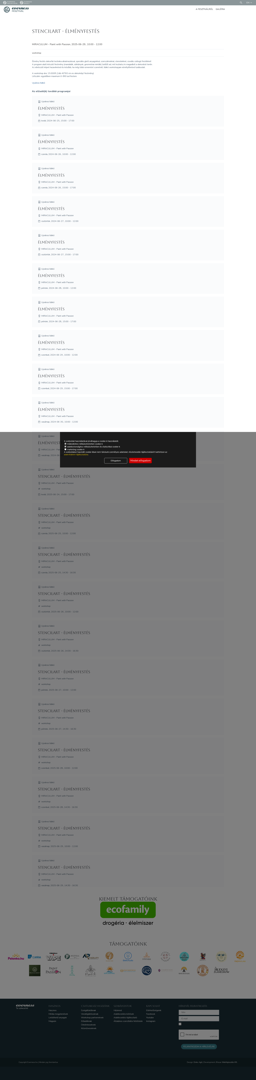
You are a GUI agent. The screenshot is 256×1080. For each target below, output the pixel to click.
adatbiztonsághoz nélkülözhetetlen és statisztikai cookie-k (93, 446)
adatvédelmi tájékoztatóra (76, 454)
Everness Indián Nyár (12, 2)
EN (247, 2)
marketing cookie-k (75, 449)
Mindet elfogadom (140, 460)
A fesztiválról (204, 9)
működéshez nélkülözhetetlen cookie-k (85, 444)
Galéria (220, 9)
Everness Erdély (28, 2)
